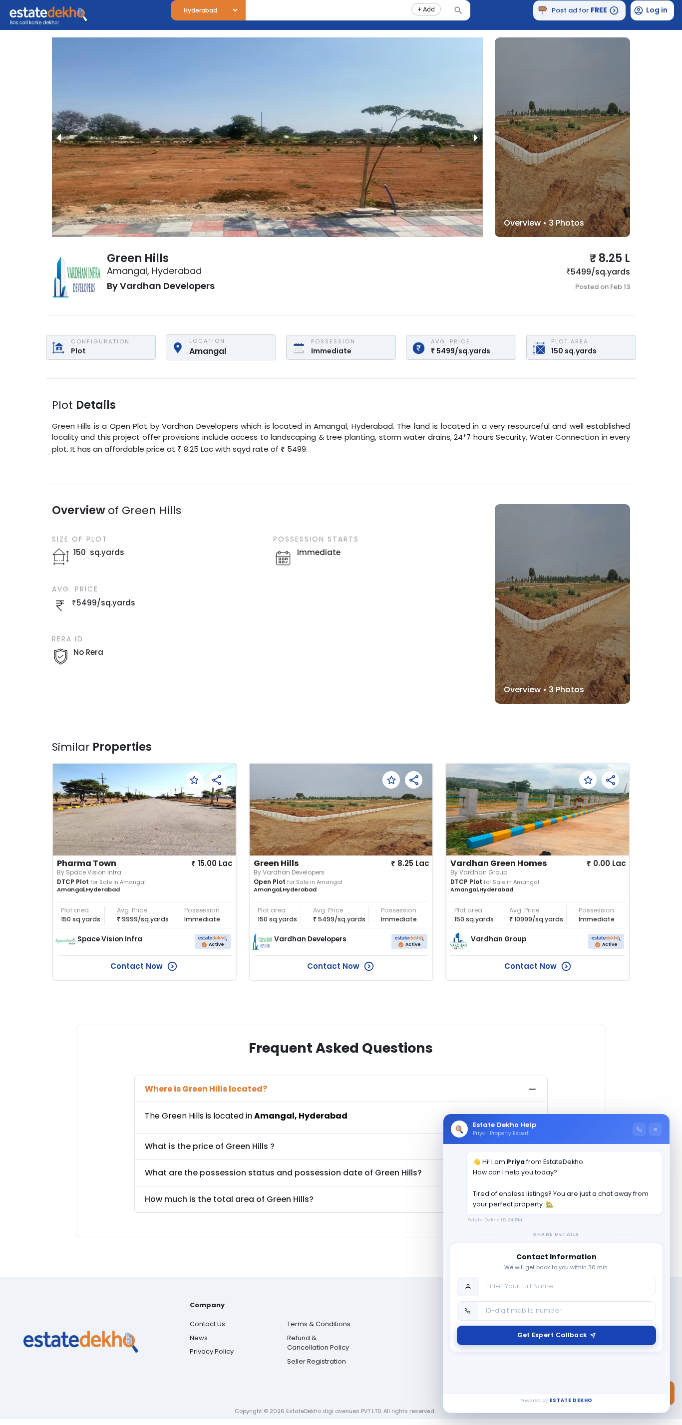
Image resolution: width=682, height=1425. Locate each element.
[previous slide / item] (59, 137)
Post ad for (579, 10)
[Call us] (639, 1129)
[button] (426, 9)
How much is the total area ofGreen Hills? (229, 1199)
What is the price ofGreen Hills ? (210, 1146)
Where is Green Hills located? (206, 1089)
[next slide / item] (476, 137)
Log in (657, 10)
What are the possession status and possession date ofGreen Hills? (283, 1172)
